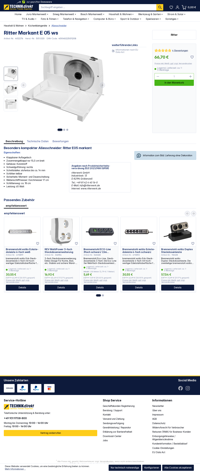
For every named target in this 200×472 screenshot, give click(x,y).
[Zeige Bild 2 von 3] (64, 130)
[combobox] (97, 7)
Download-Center (112, 436)
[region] (55, 88)
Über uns (156, 410)
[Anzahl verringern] (157, 76)
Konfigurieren (151, 467)
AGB (154, 419)
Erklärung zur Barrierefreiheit (117, 431)
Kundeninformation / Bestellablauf (169, 443)
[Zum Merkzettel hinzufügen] (37, 243)
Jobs (105, 440)
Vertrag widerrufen (50, 433)
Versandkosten (106, 461)
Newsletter (158, 406)
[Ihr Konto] (177, 7)
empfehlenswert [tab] (16, 205)
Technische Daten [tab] (38, 141)
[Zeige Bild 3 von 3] (67, 130)
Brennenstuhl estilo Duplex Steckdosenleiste (177, 251)
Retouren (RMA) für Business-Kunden (171, 431)
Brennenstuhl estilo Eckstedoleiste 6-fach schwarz (138, 251)
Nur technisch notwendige (125, 467)
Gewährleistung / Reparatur (117, 427)
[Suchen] (159, 7)
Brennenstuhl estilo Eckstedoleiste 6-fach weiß (22, 251)
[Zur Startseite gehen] (18, 7)
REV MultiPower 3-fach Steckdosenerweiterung (59, 251)
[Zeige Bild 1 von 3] (60, 130)
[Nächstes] (102, 85)
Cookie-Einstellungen (163, 448)
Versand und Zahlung (113, 419)
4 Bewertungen (180, 50)
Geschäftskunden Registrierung (119, 406)
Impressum (158, 414)
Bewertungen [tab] (60, 141)
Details (22, 287)
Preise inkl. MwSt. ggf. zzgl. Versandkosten (173, 63)
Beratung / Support (112, 410)
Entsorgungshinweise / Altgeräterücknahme (163, 438)
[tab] (14, 141)
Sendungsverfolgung (113, 423)
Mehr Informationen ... (15, 469)
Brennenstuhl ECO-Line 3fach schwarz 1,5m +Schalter (97, 251)
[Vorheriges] (23, 85)
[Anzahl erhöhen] (190, 76)
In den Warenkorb (174, 82)
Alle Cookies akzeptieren (178, 467)
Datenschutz (158, 423)
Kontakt (107, 414)
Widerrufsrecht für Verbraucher (168, 427)
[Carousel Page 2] (103, 295)
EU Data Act (158, 452)
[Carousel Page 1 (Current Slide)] (98, 295)
